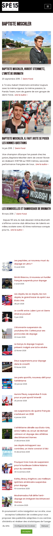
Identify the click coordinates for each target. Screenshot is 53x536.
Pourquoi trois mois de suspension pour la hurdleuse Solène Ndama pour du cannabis (31, 465)
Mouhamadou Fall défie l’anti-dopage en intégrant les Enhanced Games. (31, 498)
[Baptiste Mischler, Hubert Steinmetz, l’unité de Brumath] (26, 47)
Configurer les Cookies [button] (25, 526)
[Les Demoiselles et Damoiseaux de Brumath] (26, 187)
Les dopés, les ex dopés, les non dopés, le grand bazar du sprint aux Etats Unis (32, 297)
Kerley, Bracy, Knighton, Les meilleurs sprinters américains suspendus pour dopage (32, 482)
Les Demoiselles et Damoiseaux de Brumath (26, 209)
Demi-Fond (28, 79)
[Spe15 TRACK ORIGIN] (10, 6)
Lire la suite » (21, 94)
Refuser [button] (45, 526)
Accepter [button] (26, 531)
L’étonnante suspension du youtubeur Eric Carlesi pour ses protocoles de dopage (29, 330)
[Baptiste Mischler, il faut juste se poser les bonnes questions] (26, 117)
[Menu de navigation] (48, 6)
